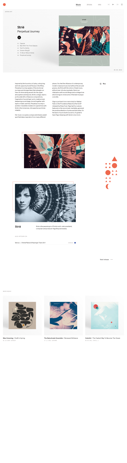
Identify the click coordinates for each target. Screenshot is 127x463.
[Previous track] (108, 4)
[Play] (113, 4)
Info (99, 4)
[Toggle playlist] (121, 4)
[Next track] (117, 4)
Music (78, 4)
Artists (89, 4)
